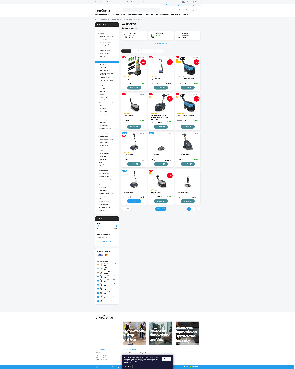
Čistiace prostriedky (104, 142)
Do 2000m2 (103, 64)
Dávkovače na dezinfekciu (105, 176)
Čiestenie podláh (103, 159)
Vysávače (102, 33)
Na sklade (102, 237)
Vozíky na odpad (104, 125)
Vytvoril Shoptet (185, 366)
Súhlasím (166, 359)
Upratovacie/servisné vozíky (106, 119)
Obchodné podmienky (100, 1)
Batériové (102, 56)
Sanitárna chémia (104, 145)
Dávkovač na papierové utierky (106, 182)
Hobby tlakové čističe (105, 77)
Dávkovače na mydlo (104, 173)
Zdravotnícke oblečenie (104, 207)
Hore (127, 208)
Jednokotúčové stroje (105, 50)
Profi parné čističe (104, 136)
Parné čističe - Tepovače (105, 128)
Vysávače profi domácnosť (106, 36)
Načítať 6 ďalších (161, 208)
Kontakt (98, 352)
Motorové (102, 94)
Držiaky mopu (103, 108)
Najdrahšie (136, 51)
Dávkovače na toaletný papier (106, 179)
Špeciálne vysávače (104, 45)
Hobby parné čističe (104, 134)
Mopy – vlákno (103, 111)
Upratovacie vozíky (103, 117)
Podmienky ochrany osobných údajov (116, 1)
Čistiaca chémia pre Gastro (106, 153)
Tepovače (102, 131)
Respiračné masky (103, 204)
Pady (101, 105)
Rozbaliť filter (107, 241)
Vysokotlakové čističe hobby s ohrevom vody (107, 74)
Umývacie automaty (104, 53)
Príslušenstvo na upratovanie (106, 102)
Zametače (102, 85)
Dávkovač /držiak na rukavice (106, 193)
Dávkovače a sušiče (103, 170)
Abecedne (159, 51)
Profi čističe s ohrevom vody (106, 83)
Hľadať (158, 9)
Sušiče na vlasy (102, 187)
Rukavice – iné (102, 210)
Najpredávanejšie (148, 51)
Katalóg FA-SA (130, 1)
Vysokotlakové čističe (105, 70)
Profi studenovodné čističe (106, 80)
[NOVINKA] (161, 143)
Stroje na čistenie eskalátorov (107, 100)
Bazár (100, 162)
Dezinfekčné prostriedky (105, 150)
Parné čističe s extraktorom (106, 139)
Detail (134, 201)
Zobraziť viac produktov (161, 43)
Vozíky (101, 167)
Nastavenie (128, 366)
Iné (100, 199)
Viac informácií (128, 362)
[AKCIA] (134, 103)
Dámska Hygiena (103, 196)
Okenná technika (104, 114)
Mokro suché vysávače (105, 42)
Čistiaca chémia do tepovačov (107, 148)
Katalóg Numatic (141, 1)
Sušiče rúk (101, 184)
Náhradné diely (103, 97)
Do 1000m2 (103, 62)
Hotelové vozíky (103, 122)
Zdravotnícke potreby (104, 201)
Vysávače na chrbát (104, 47)
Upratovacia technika (104, 28)
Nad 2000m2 (103, 67)
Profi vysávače (103, 39)
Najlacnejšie (126, 51)
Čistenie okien (103, 156)
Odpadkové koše (103, 190)
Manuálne (102, 88)
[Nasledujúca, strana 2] (194, 209)
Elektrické (102, 59)
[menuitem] (103, 15)
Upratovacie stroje (103, 30)
